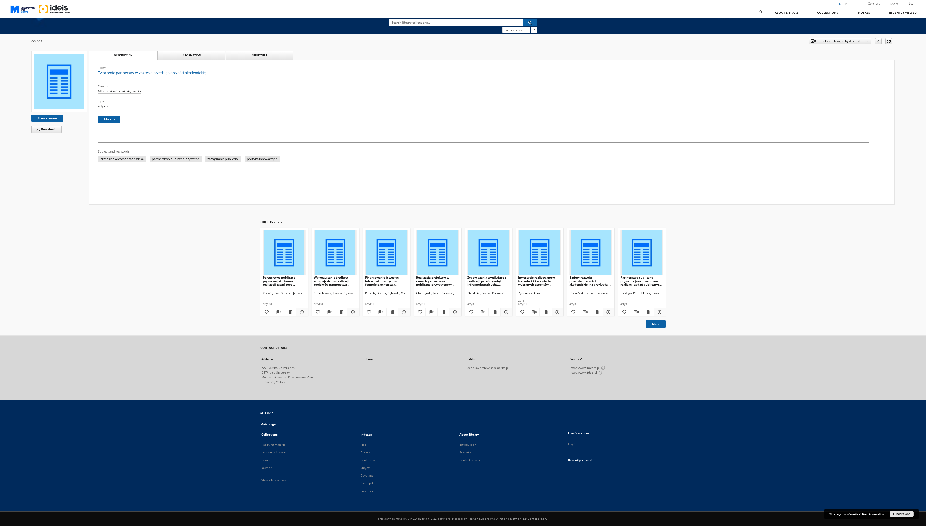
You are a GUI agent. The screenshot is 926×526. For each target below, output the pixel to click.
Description (368, 483)
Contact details (469, 460)
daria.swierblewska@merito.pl (488, 368)
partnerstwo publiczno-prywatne (175, 159)
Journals (266, 468)
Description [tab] (123, 55)
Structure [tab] (259, 55)
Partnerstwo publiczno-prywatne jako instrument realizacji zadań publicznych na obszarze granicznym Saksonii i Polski (640, 281)
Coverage (367, 475)
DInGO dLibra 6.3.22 (422, 519)
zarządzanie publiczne (223, 159)
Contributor (368, 460)
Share (894, 4)
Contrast (874, 3)
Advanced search (516, 30)
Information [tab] (191, 55)
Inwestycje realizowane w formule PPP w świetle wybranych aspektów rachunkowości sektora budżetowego (536, 281)
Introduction (467, 445)
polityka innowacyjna (262, 159)
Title (364, 445)
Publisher (367, 491)
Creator (366, 452)
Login (912, 3)
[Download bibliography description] (278, 312)
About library (786, 13)
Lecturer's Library (273, 452)
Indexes (863, 13)
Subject (366, 468)
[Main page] (760, 12)
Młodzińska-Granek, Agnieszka (119, 91)
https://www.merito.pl (585, 368)
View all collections (274, 480)
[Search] (530, 22)
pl (846, 3)
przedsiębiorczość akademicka (122, 159)
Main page (268, 424)
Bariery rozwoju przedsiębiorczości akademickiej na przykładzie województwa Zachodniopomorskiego (589, 281)
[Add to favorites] (878, 41)
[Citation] (888, 41)
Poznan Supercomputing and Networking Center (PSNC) (508, 519)
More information (873, 514)
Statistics (465, 452)
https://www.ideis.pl (584, 373)
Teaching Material (273, 445)
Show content (47, 118)
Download (47, 129)
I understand (901, 514)
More (655, 324)
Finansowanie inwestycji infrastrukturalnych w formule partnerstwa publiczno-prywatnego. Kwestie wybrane (383, 281)
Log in (572, 444)
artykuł (103, 106)
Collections (827, 13)
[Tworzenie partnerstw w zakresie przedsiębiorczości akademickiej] (59, 81)
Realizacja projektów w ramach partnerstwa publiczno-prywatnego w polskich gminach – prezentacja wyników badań (436, 281)
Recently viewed (903, 13)
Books (265, 460)
